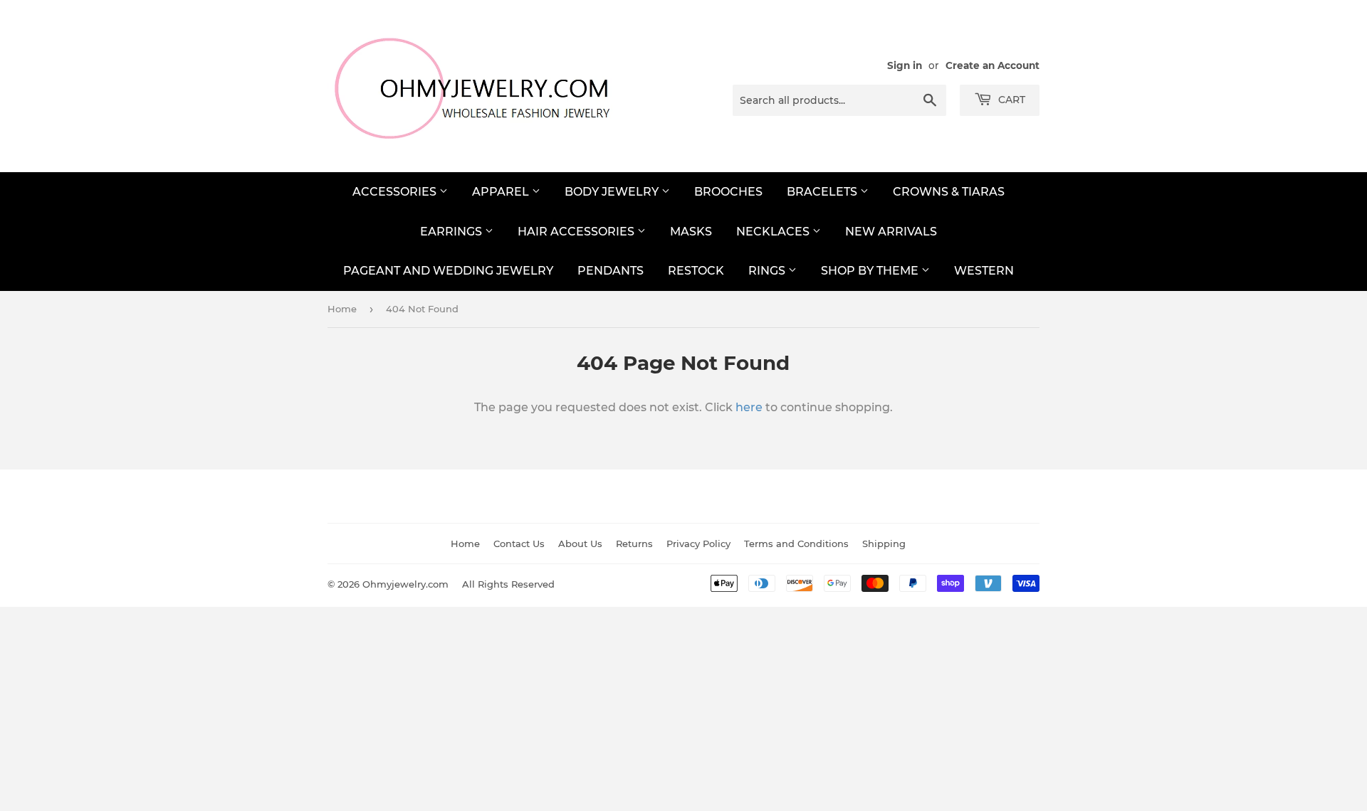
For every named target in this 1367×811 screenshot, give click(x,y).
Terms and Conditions (796, 543)
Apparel (502, 191)
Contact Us (519, 543)
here (749, 407)
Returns (634, 543)
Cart (1010, 99)
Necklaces (774, 231)
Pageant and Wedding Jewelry (448, 270)
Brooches (728, 191)
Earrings (452, 231)
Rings (768, 270)
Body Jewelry (613, 191)
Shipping (884, 543)
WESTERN (984, 270)
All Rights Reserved (508, 584)
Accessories (395, 191)
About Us (580, 543)
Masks (691, 231)
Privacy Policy (698, 543)
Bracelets (823, 191)
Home (342, 308)
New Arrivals (891, 231)
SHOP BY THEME (871, 270)
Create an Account (992, 65)
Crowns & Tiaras (949, 191)
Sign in (904, 65)
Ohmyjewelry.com (405, 584)
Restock (696, 270)
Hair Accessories (577, 231)
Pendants (610, 270)
